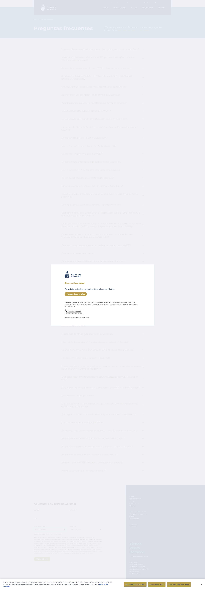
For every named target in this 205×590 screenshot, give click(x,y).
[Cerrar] (201, 584)
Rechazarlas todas (156, 584)
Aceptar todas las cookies (179, 584)
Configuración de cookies (135, 584)
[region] (102, 584)
